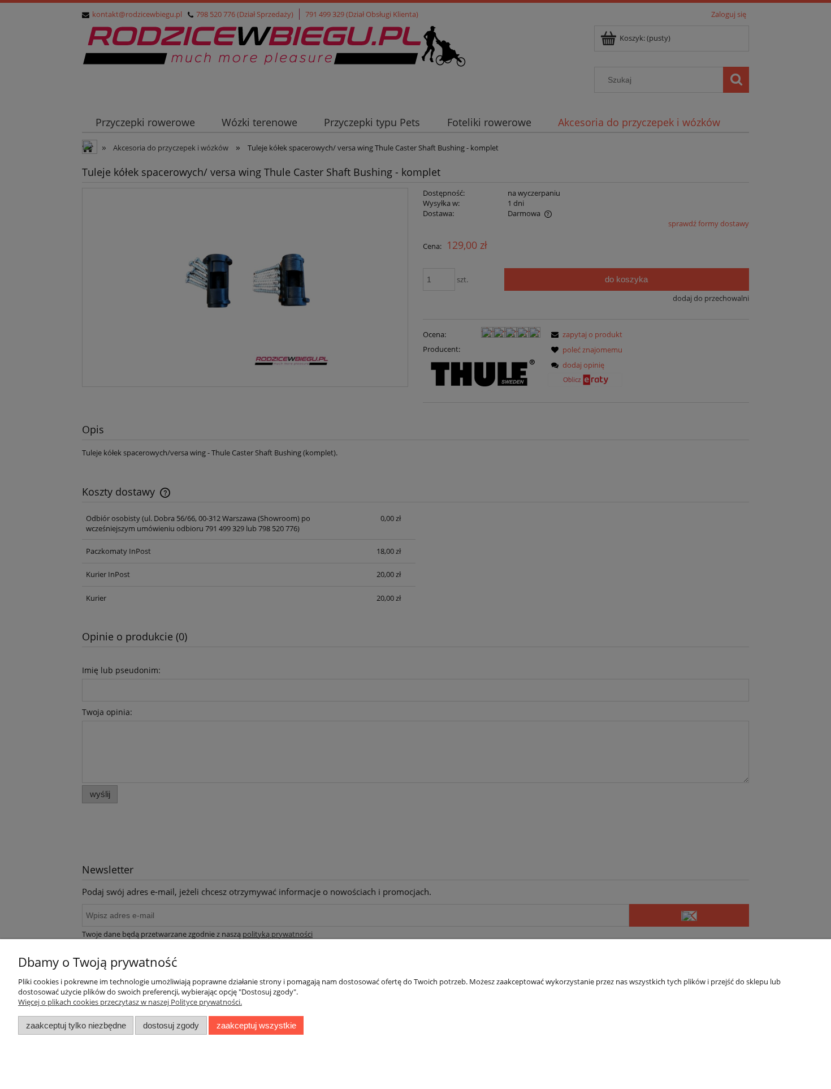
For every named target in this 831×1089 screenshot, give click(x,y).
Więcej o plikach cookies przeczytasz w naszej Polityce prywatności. (130, 1002)
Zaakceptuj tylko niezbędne (76, 1025)
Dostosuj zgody (171, 1025)
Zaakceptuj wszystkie (256, 1025)
